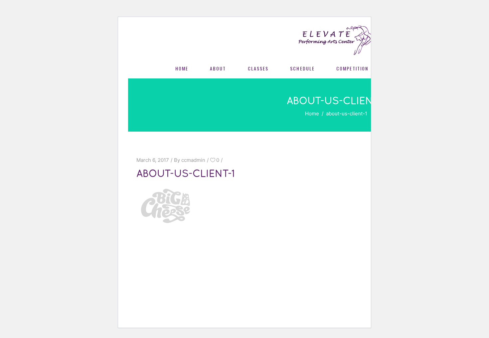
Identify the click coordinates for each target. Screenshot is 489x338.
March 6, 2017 (152, 160)
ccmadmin (193, 160)
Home (312, 113)
